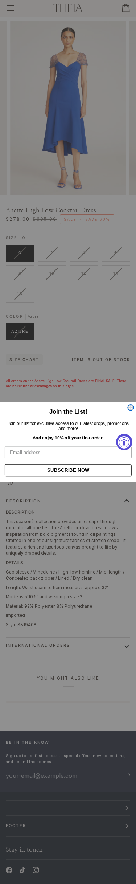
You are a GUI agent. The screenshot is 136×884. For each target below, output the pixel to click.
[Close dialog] (131, 407)
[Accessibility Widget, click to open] (124, 442)
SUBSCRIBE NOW (68, 470)
